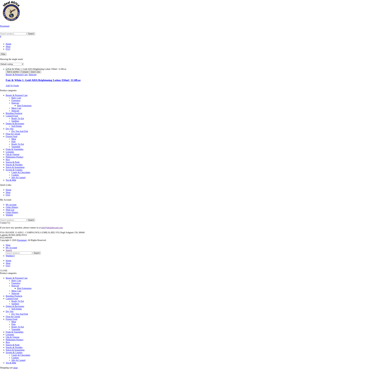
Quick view (35, 72)
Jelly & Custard (18, 177)
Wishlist (9, 215)
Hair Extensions (24, 105)
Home (8, 44)
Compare (25, 72)
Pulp (13, 141)
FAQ (8, 49)
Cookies (15, 175)
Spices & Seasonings (15, 167)
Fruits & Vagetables (14, 149)
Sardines (15, 121)
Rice (8, 159)
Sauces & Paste (13, 162)
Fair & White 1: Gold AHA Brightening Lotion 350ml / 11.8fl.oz (43, 80)
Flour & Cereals (13, 134)
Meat (13, 139)
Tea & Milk (11, 180)
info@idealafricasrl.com (52, 227)
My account (11, 204)
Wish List (10, 210)
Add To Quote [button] (12, 85)
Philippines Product (14, 157)
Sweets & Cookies (14, 170)
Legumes (10, 152)
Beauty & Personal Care (17, 74)
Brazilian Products (14, 113)
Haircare (15, 103)
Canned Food (12, 116)
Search (31, 34)
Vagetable (15, 146)
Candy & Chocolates (20, 172)
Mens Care (16, 108)
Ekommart (4, 26)
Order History (12, 207)
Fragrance (15, 100)
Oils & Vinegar (12, 154)
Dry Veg (9, 128)
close (15, 367)
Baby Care (16, 98)
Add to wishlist (13, 72)
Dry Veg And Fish (19, 131)
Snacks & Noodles (14, 164)
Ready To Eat (17, 118)
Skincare (32, 74)
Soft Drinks (16, 126)
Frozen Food (11, 136)
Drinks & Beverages (15, 123)
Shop (8, 46)
